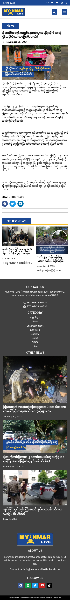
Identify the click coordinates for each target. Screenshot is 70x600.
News (10, 25)
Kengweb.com (57, 598)
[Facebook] (47, 3)
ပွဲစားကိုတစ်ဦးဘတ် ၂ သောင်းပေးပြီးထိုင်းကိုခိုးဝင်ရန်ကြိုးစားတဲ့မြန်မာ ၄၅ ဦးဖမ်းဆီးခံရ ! (33, 459)
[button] (54, 12)
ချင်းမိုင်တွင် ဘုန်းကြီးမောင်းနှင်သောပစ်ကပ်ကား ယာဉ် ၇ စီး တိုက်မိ (32, 511)
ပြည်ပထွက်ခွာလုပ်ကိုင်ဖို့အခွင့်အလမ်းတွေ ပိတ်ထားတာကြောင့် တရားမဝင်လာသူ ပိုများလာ (34, 408)
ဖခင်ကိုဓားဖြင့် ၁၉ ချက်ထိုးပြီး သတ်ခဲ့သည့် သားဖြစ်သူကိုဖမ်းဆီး (17, 253)
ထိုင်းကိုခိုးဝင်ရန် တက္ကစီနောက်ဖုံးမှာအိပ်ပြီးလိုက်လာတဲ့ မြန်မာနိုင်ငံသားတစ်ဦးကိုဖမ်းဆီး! (32, 35)
